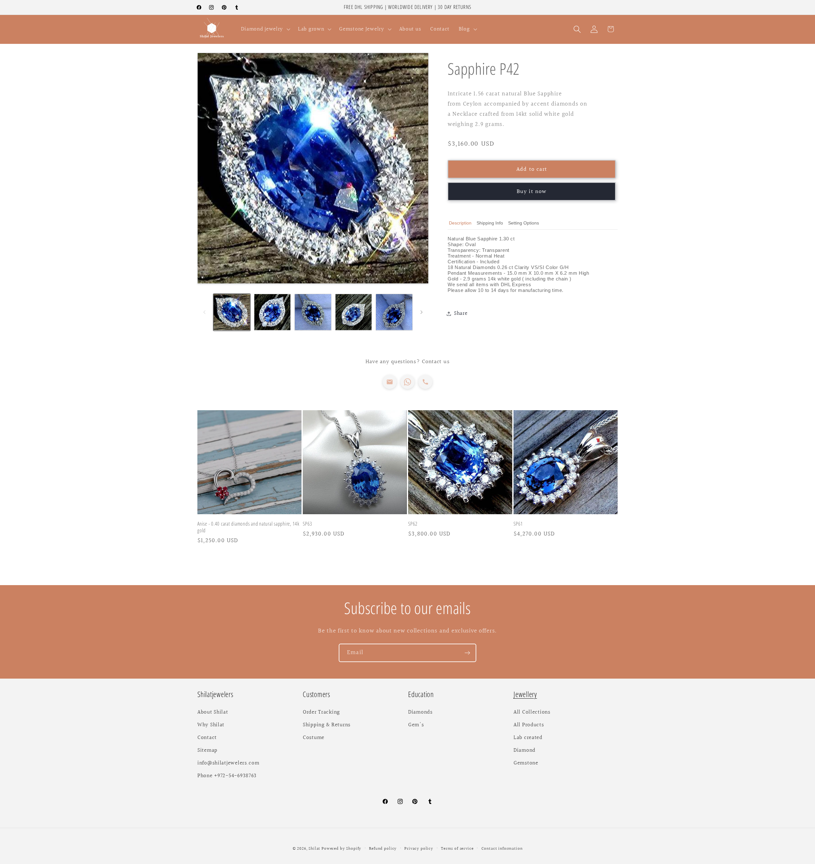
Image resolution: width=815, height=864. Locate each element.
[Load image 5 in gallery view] (394, 312)
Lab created (528, 738)
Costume (313, 738)
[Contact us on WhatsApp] (407, 382)
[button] (265, 29)
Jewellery (525, 694)
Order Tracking (321, 712)
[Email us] (390, 382)
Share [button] (461, 313)
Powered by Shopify (341, 849)
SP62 (413, 524)
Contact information (502, 849)
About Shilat (212, 712)
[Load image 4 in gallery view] (353, 312)
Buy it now (532, 191)
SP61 (518, 524)
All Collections (532, 712)
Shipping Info (490, 222)
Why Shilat (210, 725)
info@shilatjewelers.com (228, 763)
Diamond (524, 750)
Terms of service (457, 849)
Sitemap (207, 750)
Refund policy (383, 849)
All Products (529, 725)
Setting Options (523, 222)
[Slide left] (204, 312)
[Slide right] (422, 312)
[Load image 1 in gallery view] (231, 312)
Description (460, 222)
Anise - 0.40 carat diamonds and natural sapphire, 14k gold (248, 527)
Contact (207, 738)
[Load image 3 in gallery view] (312, 312)
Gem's (416, 725)
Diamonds (420, 712)
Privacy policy (418, 849)
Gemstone (526, 763)
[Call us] (425, 382)
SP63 (307, 524)
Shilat (315, 849)
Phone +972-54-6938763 (227, 776)
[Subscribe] (467, 653)
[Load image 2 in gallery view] (272, 312)
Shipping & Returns (327, 725)
